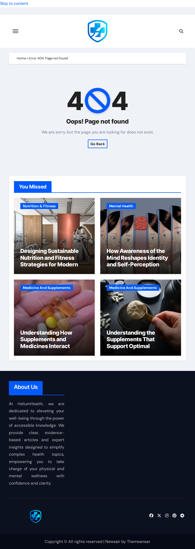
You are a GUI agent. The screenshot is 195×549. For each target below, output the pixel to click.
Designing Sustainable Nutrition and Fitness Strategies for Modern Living (49, 261)
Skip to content (14, 3)
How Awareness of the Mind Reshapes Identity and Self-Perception (137, 258)
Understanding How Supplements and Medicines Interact (46, 339)
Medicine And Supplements (46, 287)
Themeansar (138, 541)
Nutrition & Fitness (39, 206)
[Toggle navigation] (15, 31)
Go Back (97, 144)
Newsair (112, 541)
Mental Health (121, 206)
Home (21, 58)
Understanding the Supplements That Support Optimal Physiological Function (136, 342)
